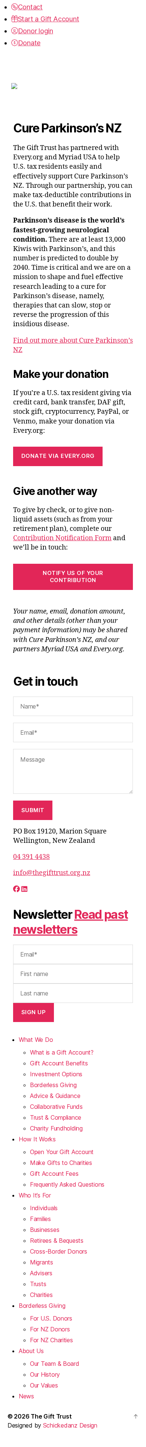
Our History (45, 1374)
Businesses (44, 1229)
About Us (31, 1351)
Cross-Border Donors (58, 1251)
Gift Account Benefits (59, 1063)
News (26, 1396)
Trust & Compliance (55, 1117)
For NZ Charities (51, 1340)
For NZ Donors (50, 1329)
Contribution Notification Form (62, 538)
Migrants (41, 1262)
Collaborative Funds (56, 1106)
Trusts (38, 1284)
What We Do (36, 1039)
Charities (41, 1294)
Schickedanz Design (70, 1425)
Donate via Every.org (58, 455)
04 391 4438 (31, 857)
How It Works (37, 1139)
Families (40, 1219)
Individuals (44, 1208)
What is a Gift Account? (62, 1052)
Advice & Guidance (55, 1095)
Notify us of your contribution (73, 576)
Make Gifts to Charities (61, 1162)
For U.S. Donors (51, 1318)
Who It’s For (35, 1195)
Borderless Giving (53, 1085)
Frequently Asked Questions (67, 1184)
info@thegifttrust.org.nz (51, 873)
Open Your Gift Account (62, 1152)
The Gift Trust (51, 1416)
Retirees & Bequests (56, 1240)
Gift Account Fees (54, 1173)
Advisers (41, 1273)
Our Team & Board (54, 1363)
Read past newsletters (70, 922)
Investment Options (56, 1074)
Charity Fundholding (56, 1128)
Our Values (44, 1385)
